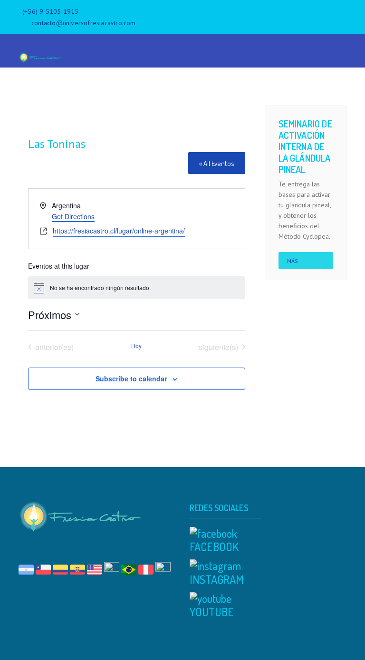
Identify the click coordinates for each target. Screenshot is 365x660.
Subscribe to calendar (131, 378)
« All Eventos (216, 163)
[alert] (137, 287)
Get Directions (73, 216)
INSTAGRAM (217, 579)
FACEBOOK (214, 546)
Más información (306, 263)
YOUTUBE (212, 611)
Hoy (136, 345)
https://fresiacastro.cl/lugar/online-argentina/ (119, 230)
